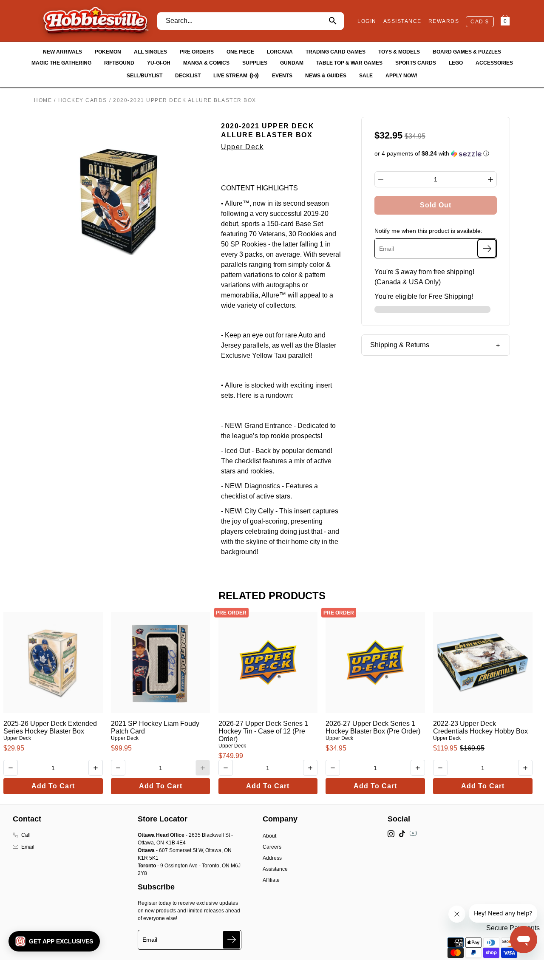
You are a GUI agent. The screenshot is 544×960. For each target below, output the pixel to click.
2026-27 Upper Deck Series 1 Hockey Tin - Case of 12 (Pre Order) (263, 731)
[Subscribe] (486, 248)
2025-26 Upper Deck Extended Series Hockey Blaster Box (50, 727)
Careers (272, 847)
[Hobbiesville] (95, 21)
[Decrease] (380, 179)
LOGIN (367, 21)
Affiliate (271, 880)
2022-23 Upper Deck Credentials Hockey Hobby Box (480, 727)
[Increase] (490, 179)
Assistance (275, 869)
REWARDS (443, 21)
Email (27, 847)
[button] (435, 154)
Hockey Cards (82, 100)
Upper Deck (242, 146)
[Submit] (231, 939)
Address (272, 858)
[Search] (332, 21)
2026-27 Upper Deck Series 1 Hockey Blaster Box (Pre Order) (373, 727)
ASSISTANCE (402, 21)
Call (26, 835)
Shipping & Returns (399, 344)
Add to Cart (53, 786)
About (269, 836)
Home (43, 100)
